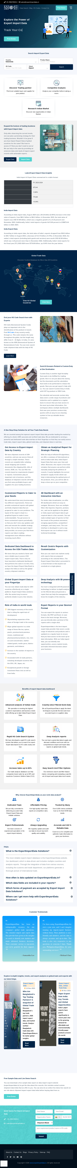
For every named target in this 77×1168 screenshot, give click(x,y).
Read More (27, 1041)
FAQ (48, 1152)
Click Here (46, 302)
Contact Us (45, 8)
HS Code (11, 332)
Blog (30, 8)
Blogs (25, 1152)
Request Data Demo (72, 584)
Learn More (10, 356)
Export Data (10, 159)
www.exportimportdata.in (38, 1163)
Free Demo (61, 8)
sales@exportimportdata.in (15, 1123)
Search (61, 67)
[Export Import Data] (9, 8)
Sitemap (42, 1152)
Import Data (25, 159)
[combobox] (58, 1117)
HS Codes (36, 8)
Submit (41, 1136)
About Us (9, 1152)
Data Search (24, 8)
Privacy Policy (33, 1152)
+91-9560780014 (12, 1119)
